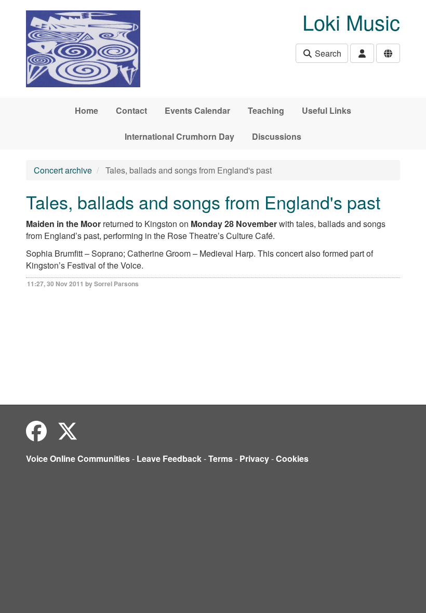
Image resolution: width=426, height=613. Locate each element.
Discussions (276, 136)
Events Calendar (197, 110)
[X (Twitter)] (67, 430)
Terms (220, 458)
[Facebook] (36, 430)
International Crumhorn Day (179, 136)
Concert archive (63, 170)
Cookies (292, 458)
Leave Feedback (169, 458)
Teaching (266, 110)
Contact (131, 110)
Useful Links (326, 110)
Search (327, 53)
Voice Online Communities (78, 458)
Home (86, 110)
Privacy (254, 458)
